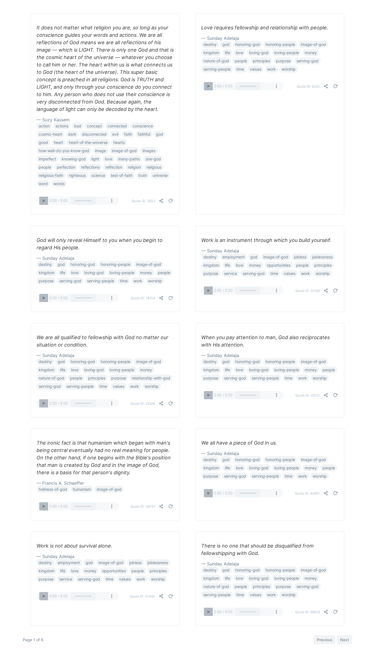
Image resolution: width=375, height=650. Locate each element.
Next (344, 639)
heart (58, 142)
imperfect (47, 159)
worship (289, 69)
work (271, 69)
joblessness (322, 257)
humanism (82, 489)
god (159, 134)
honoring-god (247, 44)
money (311, 52)
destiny (210, 44)
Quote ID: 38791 (142, 506)
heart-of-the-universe (88, 142)
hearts (119, 142)
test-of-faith (122, 175)
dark (72, 134)
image (100, 150)
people (45, 167)
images (148, 150)
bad (77, 126)
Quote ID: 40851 (307, 493)
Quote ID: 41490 (142, 596)
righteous (77, 175)
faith (128, 134)
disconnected (94, 134)
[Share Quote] (161, 200)
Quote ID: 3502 (143, 201)
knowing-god (74, 159)
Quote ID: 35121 (307, 395)
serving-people (217, 69)
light (95, 159)
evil (115, 134)
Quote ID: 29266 (142, 403)
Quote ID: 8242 (308, 86)
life (227, 52)
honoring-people (280, 44)
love (108, 159)
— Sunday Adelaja (220, 38)
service (230, 273)
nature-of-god (216, 60)
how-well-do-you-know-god (64, 150)
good (43, 142)
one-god (153, 159)
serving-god (307, 60)
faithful (144, 134)
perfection (66, 167)
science (98, 175)
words (59, 183)
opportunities (278, 265)
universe (160, 175)
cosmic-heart (50, 134)
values (255, 69)
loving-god (258, 52)
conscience (143, 126)
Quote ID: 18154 (143, 298)
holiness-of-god (53, 489)
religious (154, 167)
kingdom (211, 52)
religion (134, 167)
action (44, 126)
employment (233, 257)
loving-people (286, 52)
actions (61, 126)
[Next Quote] (170, 200)
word (43, 183)
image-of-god (124, 150)
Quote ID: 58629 (307, 612)
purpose (283, 60)
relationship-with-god (151, 378)
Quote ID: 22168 (307, 291)
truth (142, 175)
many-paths (129, 159)
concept (94, 126)
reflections (90, 167)
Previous (324, 639)
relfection (113, 167)
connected (117, 126)
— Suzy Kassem (53, 119)
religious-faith (51, 175)
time (240, 69)
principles (261, 60)
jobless (300, 257)
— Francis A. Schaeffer (60, 483)
